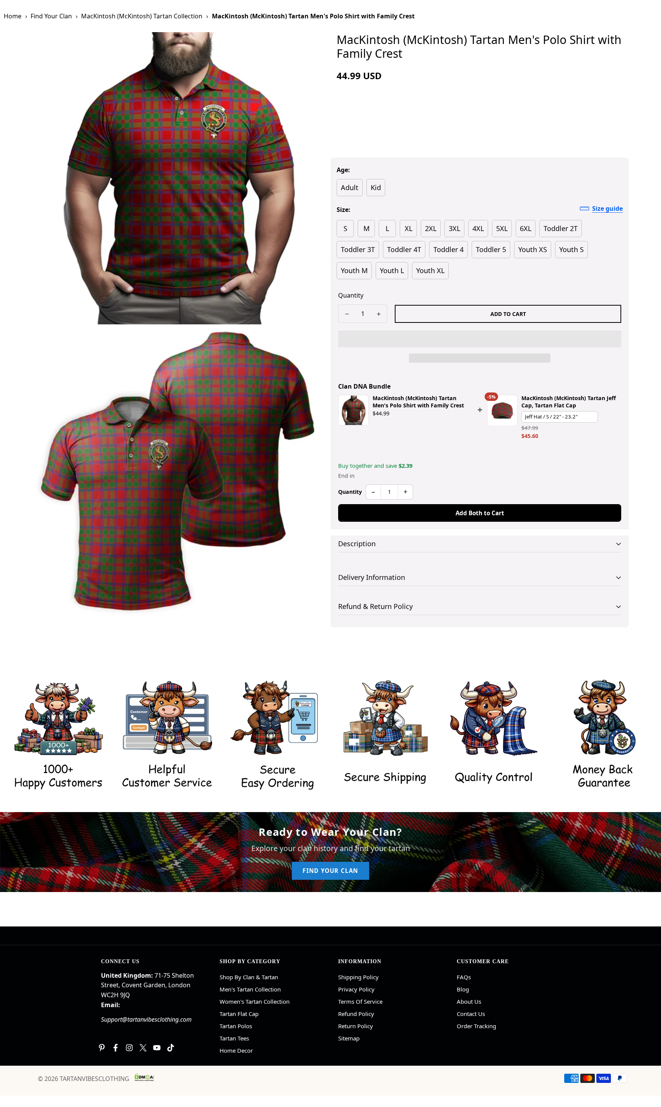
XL (408, 228)
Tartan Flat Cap (239, 1013)
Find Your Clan (51, 16)
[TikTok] (170, 1048)
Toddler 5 (491, 249)
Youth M (354, 270)
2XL (430, 228)
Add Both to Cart (480, 513)
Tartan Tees (234, 1038)
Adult (349, 187)
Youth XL (430, 270)
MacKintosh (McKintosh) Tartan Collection (141, 16)
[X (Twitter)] (143, 1048)
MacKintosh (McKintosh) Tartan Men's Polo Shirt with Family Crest (418, 402)
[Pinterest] (102, 1048)
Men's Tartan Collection (250, 989)
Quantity (350, 295)
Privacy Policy (356, 989)
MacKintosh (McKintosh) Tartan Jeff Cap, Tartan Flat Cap (568, 402)
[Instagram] (129, 1048)
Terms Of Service (360, 1001)
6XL (525, 228)
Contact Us (471, 1013)
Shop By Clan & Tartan (249, 977)
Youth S (571, 249)
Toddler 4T (404, 249)
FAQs (464, 977)
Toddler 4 (448, 249)
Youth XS (532, 249)
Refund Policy (356, 1013)
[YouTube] (157, 1048)
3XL (454, 228)
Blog (463, 989)
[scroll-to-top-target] (646, 1065)
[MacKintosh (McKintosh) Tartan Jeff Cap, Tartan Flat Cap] (502, 410)
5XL (502, 228)
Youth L (392, 270)
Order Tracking (476, 1026)
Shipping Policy (358, 977)
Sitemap (349, 1038)
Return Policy (355, 1026)
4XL (478, 228)
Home (12, 16)
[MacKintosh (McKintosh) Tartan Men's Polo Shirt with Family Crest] (353, 410)
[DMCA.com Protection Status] (144, 1077)
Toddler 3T (358, 249)
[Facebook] (115, 1048)
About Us (469, 1001)
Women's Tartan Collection (255, 1001)
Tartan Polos (236, 1026)
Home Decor (236, 1050)
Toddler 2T (561, 228)
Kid (376, 187)
